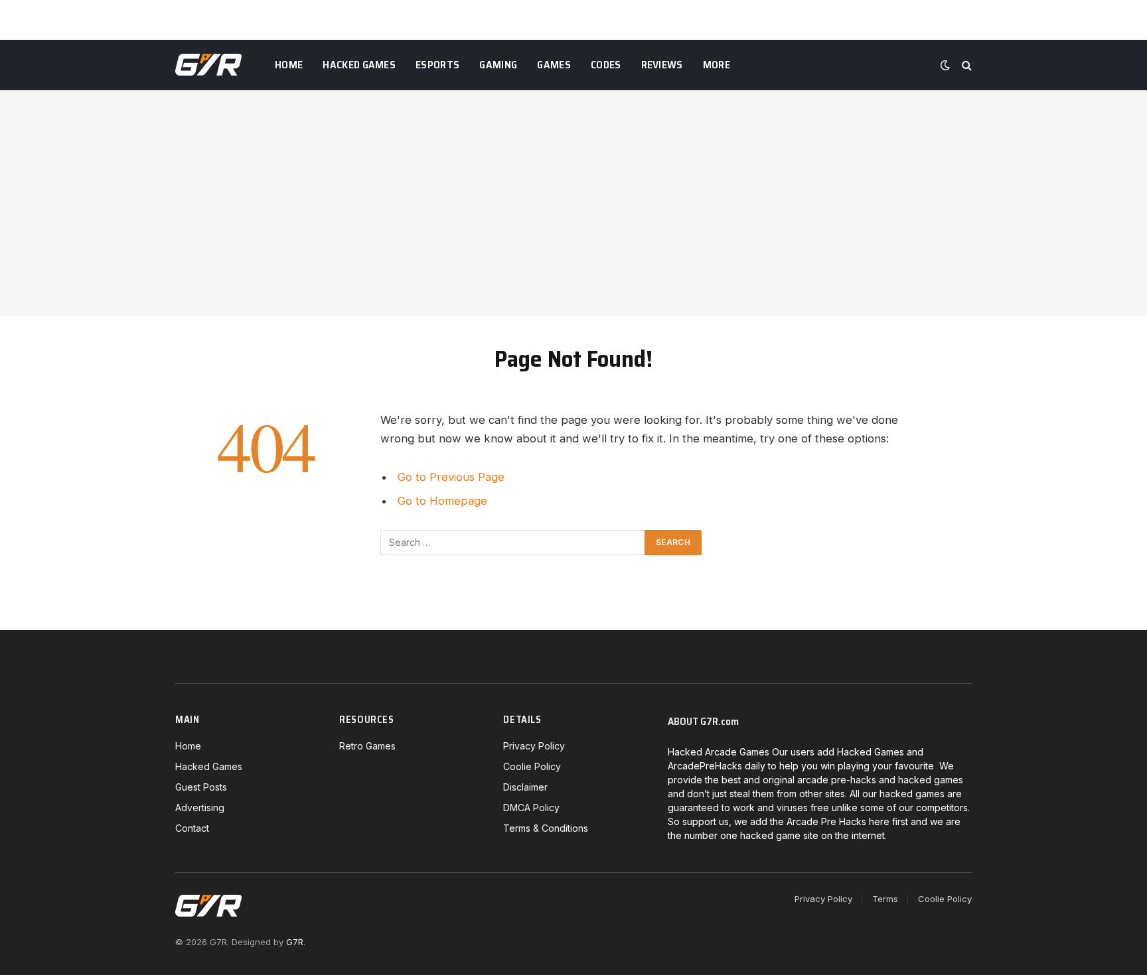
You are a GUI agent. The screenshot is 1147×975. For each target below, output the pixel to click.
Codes (606, 64)
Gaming (498, 64)
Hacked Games (359, 64)
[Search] (965, 65)
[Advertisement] (573, 203)
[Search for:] (513, 542)
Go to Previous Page (451, 477)
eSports (437, 64)
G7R (294, 942)
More (716, 64)
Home (289, 64)
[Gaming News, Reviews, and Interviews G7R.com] (208, 65)
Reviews (662, 64)
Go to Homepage (442, 500)
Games (554, 64)
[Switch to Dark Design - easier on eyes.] (945, 65)
